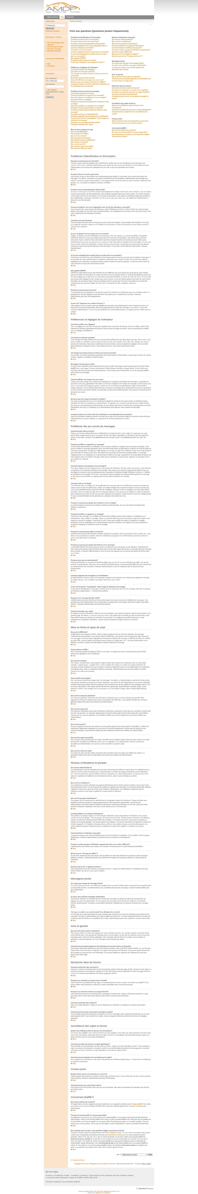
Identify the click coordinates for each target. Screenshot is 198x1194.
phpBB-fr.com (99, 1192)
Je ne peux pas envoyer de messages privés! (128, 63)
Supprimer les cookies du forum (102, 1164)
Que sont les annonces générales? (83, 140)
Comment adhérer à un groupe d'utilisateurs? (128, 46)
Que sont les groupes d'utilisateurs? (125, 44)
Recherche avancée (52, 31)
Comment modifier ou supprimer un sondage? (87, 106)
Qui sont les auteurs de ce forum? (124, 130)
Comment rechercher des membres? (125, 94)
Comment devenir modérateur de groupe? (127, 48)
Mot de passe (50, 84)
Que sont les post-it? (78, 144)
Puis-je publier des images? (81, 138)
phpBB (87, 1191)
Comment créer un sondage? (81, 99)
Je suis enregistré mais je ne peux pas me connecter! (90, 52)
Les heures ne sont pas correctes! (83, 71)
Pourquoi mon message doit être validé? (85, 122)
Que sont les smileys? (79, 136)
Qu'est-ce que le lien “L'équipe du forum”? (127, 56)
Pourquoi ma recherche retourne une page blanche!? (130, 92)
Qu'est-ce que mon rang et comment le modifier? (88, 82)
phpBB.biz (107, 1192)
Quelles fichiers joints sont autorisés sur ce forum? (130, 121)
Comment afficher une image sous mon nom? (87, 80)
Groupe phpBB (137, 1104)
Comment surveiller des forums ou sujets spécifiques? (131, 110)
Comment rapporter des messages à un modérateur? (89, 116)
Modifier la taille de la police (150, 24)
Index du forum (76, 21)
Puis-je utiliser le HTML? (79, 134)
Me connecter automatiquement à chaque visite (55, 92)
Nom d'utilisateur (51, 78)
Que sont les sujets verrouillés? (82, 146)
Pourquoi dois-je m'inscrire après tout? (85, 41)
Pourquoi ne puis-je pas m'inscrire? (83, 60)
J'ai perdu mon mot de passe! (81, 50)
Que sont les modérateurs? (121, 41)
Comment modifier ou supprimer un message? (87, 95)
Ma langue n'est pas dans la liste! (82, 78)
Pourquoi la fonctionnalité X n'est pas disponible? (130, 132)
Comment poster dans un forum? (82, 93)
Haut (74, 169)
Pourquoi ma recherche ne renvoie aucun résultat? (130, 90)
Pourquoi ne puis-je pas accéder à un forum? (87, 108)
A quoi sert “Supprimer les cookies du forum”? (88, 62)
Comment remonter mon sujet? (82, 124)
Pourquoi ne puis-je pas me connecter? (85, 39)
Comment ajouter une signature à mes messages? (88, 97)
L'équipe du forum (81, 1164)
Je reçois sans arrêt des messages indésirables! (129, 65)
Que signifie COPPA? (78, 58)
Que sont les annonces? (79, 142)
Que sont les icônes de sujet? (81, 148)
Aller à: (119, 1154)
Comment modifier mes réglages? (83, 69)
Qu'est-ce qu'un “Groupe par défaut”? (125, 54)
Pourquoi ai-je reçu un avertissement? (84, 114)
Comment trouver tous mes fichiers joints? (127, 123)
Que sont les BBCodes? (79, 131)
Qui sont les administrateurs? (122, 39)
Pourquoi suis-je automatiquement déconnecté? (88, 44)
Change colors (115, 1191)
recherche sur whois (115, 1135)
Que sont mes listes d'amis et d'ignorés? (126, 76)
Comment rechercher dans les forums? (126, 88)
